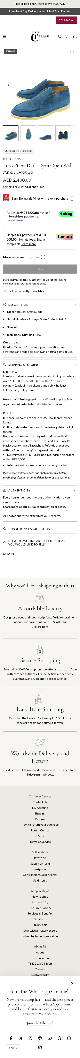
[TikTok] (40, 1047)
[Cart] (74, 36)
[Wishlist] (67, 36)
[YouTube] (49, 1038)
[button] (8, 85)
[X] (20, 1038)
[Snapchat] (59, 1038)
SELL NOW (66, 20)
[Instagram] (30, 1038)
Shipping (8, 186)
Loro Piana (12, 159)
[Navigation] (4, 36)
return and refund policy (33, 283)
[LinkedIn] (68, 1038)
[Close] (72, 983)
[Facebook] (11, 1038)
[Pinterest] (40, 1038)
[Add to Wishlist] (72, 53)
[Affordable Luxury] (40, 615)
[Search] (59, 36)
